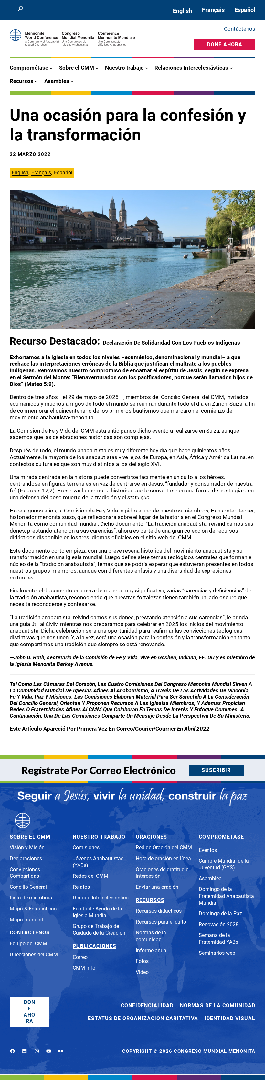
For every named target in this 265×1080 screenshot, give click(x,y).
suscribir (216, 770)
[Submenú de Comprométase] (51, 68)
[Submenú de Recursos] (36, 81)
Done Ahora (224, 44)
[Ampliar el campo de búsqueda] (20, 10)
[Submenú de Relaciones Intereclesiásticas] (231, 68)
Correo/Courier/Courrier (146, 728)
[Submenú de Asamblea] (72, 81)
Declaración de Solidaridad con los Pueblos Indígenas (172, 342)
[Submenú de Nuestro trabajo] (146, 68)
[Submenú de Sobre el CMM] (97, 68)
